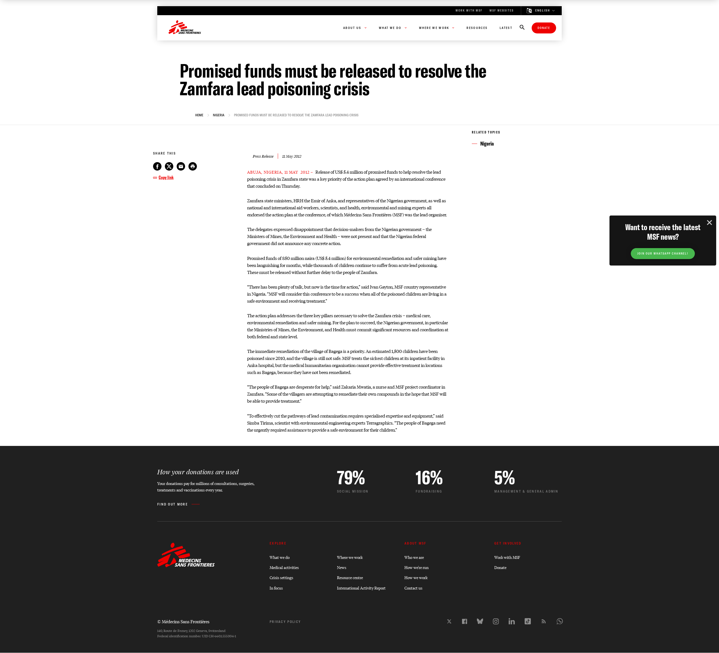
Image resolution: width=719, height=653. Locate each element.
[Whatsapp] (560, 621)
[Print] (192, 166)
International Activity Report (361, 588)
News (341, 567)
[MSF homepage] (185, 27)
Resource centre (350, 577)
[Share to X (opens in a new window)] (169, 166)
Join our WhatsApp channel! (662, 253)
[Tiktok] (528, 621)
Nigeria (218, 115)
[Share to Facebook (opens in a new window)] (157, 166)
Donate (544, 28)
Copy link (166, 177)
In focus (276, 588)
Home (199, 115)
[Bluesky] (480, 621)
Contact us (413, 588)
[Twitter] (449, 621)
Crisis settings (281, 577)
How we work (415, 577)
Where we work (350, 557)
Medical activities (284, 567)
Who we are (414, 557)
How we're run (416, 567)
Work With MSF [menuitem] (469, 10)
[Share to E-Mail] (181, 166)
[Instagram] (496, 621)
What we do (280, 557)
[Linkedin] (512, 621)
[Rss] (544, 621)
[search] (522, 28)
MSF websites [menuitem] (502, 10)
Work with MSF (507, 557)
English (542, 10)
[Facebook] (464, 621)
